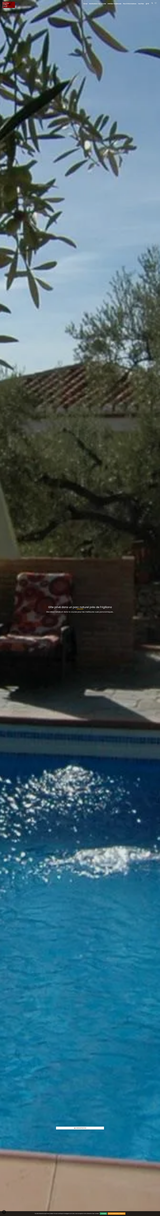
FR (148, 4)
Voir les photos (81, 1128)
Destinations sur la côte (97, 4)
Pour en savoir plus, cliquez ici (116, 1213)
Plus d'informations (129, 4)
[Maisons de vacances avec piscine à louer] (8, 5)
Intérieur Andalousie (114, 4)
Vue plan (141, 4)
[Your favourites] (155, 4)
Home (85, 4)
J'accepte (103, 1213)
